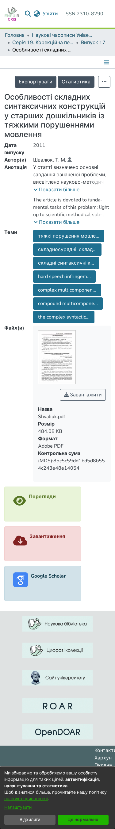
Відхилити (30, 820)
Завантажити (85, 395)
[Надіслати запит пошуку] (28, 13)
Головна (15, 35)
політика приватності (26, 799)
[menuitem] (37, 13)
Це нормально (82, 820)
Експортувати (35, 81)
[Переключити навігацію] (107, 62)
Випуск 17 (93, 42)
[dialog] (57, 798)
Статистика (76, 81)
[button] (56, 190)
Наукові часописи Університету (62, 35)
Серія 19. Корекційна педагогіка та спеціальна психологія (43, 42)
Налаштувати (18, 807)
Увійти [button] (51, 13)
